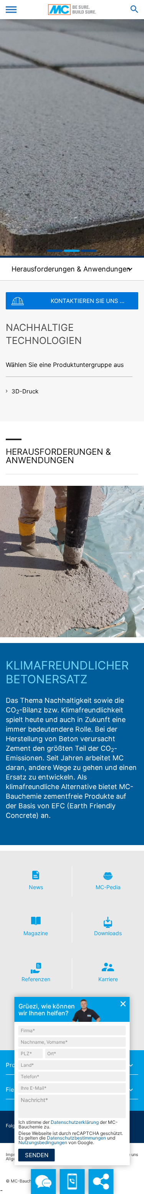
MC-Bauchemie (72, 9)
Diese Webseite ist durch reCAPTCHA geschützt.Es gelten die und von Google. (70, 1138)
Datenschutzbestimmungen (76, 1138)
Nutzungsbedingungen (42, 1142)
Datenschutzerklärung (75, 1122)
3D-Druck (25, 391)
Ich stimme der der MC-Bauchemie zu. (68, 1124)
